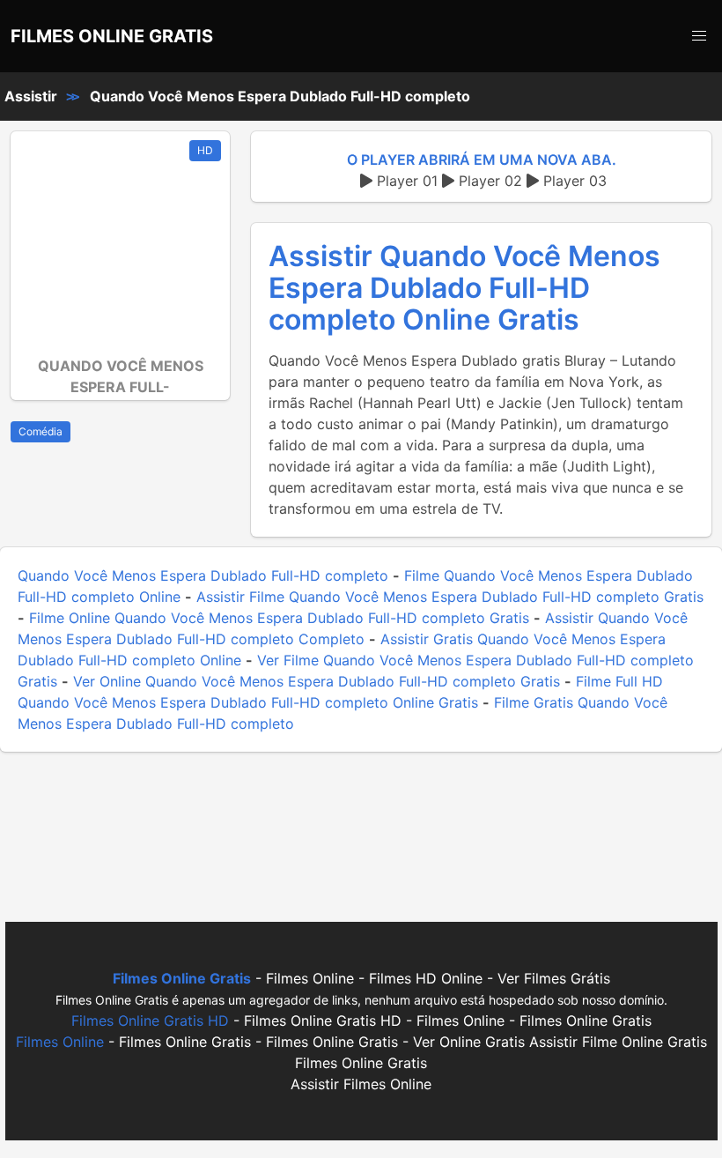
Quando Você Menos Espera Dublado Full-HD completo (280, 96)
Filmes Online (60, 1041)
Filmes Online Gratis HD (150, 1020)
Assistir (30, 96)
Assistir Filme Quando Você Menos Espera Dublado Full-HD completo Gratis (450, 596)
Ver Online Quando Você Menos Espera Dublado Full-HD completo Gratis (316, 681)
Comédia (40, 431)
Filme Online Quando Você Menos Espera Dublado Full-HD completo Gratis (279, 618)
